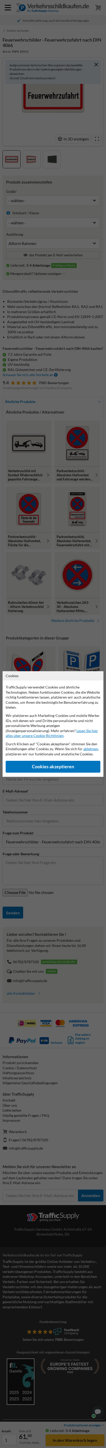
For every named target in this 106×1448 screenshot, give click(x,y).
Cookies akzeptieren (53, 766)
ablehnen (90, 749)
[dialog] (53, 724)
